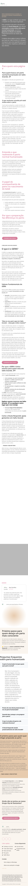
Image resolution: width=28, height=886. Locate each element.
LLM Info (4, 868)
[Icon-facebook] (3, 838)
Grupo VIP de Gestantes (16, 407)
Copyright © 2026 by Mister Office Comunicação (11, 884)
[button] (14, 665)
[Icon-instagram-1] (6, 838)
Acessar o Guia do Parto (9, 445)
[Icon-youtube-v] (9, 838)
